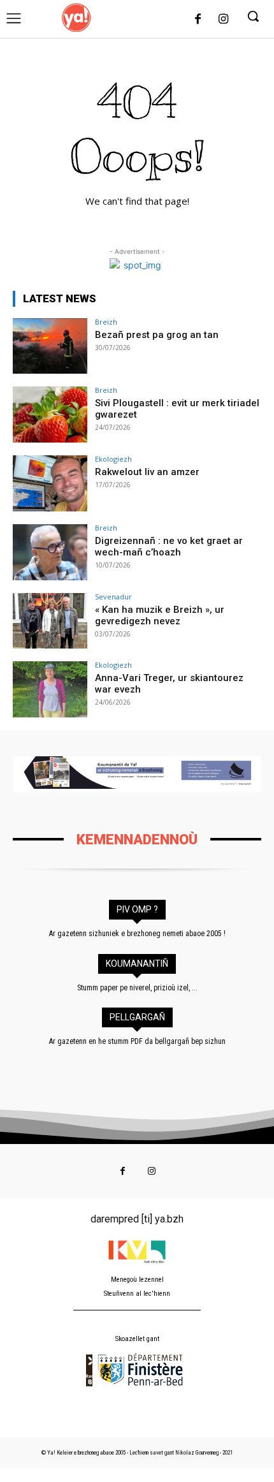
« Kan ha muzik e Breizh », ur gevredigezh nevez (159, 615)
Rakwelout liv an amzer (147, 472)
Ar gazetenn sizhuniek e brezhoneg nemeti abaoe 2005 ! (137, 933)
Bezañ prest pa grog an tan (157, 335)
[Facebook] (198, 20)
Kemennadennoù (137, 839)
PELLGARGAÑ (137, 1017)
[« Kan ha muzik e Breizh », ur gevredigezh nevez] (50, 621)
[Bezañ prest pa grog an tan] (50, 346)
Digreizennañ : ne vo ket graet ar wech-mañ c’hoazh (169, 546)
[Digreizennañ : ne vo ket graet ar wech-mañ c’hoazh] (50, 552)
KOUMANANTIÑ (137, 963)
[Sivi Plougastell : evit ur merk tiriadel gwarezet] (50, 414)
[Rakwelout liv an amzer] (50, 483)
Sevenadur (113, 596)
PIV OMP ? (137, 909)
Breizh (106, 321)
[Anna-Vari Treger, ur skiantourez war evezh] (50, 689)
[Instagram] (223, 20)
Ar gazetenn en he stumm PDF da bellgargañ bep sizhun (137, 1041)
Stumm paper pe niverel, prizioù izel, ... (137, 987)
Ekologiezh (113, 458)
